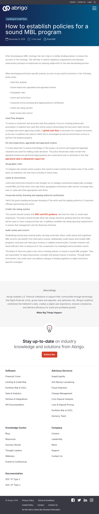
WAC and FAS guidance (46, 214)
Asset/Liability (58, 376)
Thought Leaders (13, 450)
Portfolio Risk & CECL (16, 387)
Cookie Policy (27, 505)
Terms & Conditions (46, 500)
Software (10, 370)
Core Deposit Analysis (62, 399)
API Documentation (14, 404)
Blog (7, 433)
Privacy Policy (28, 500)
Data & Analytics (13, 393)
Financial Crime (12, 376)
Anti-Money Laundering (63, 382)
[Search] (95, 2)
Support (55, 450)
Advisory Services (62, 370)
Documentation (14, 473)
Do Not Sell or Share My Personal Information (41, 509)
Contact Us (81, 2)
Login (90, 2)
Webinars (9, 456)
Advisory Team (59, 416)
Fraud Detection (59, 387)
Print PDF (51, 39)
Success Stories (13, 444)
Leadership (57, 439)
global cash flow (51, 130)
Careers (73, 2)
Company (57, 427)
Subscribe (49, 354)
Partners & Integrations (16, 399)
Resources (10, 439)
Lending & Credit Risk (16, 19)
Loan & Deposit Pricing (63, 404)
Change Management (62, 393)
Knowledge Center (15, 427)
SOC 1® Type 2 (12, 479)
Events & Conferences (16, 461)
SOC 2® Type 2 (12, 485)
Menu (94, 8)
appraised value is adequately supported (24, 159)
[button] (41, 509)
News (54, 444)
